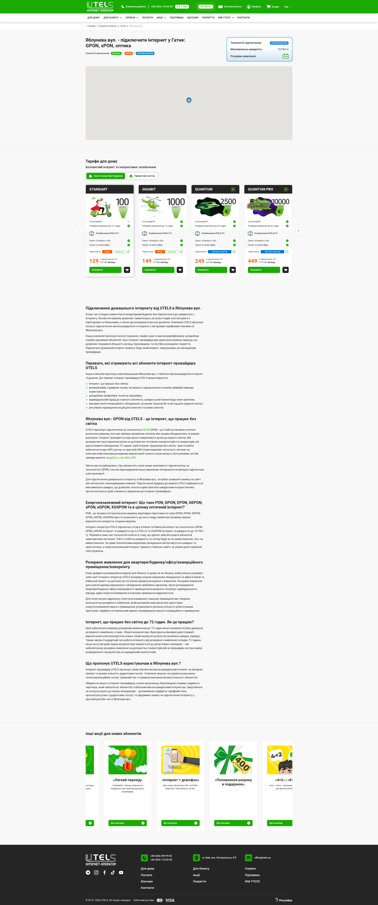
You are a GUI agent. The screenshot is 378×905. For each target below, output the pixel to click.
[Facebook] (104, 872)
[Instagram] (96, 872)
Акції (160, 17)
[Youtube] (121, 872)
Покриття (208, 17)
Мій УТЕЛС (224, 17)
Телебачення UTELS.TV (107, 233)
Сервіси (130, 17)
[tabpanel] (189, 230)
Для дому (93, 17)
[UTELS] (100, 6)
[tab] (105, 176)
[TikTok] (112, 872)
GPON (107, 252)
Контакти (243, 17)
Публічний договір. (143, 900)
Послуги (147, 17)
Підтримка (177, 17)
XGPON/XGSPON (219, 252)
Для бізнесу (111, 17)
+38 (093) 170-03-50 (162, 6)
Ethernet (119, 252)
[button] (133, 6)
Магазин (192, 17)
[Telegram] (88, 872)
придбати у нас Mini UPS (121, 457)
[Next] (298, 231)
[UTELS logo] (101, 859)
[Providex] (284, 900)
